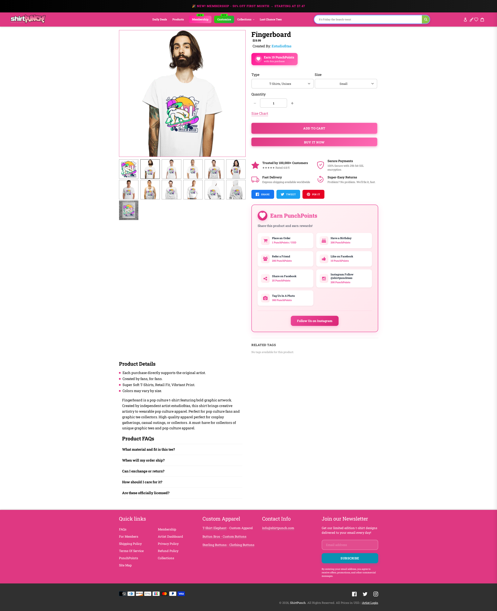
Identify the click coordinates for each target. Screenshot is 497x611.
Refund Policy (168, 551)
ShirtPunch (298, 603)
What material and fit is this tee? (148, 449)
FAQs (122, 529)
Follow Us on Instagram (314, 321)
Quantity (258, 94)
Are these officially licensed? (145, 492)
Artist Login (370, 603)
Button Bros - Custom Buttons (224, 536)
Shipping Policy (130, 544)
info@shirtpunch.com (278, 528)
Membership (167, 529)
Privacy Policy (168, 544)
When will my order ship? (143, 460)
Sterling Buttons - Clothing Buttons (228, 545)
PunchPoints (128, 558)
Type (255, 74)
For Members (128, 536)
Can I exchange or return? (143, 471)
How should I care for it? (142, 482)
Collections (166, 558)
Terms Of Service (131, 551)
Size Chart (259, 113)
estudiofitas (281, 46)
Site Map (125, 565)
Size (318, 74)
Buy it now (314, 142)
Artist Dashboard (170, 536)
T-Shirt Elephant (214, 528)
